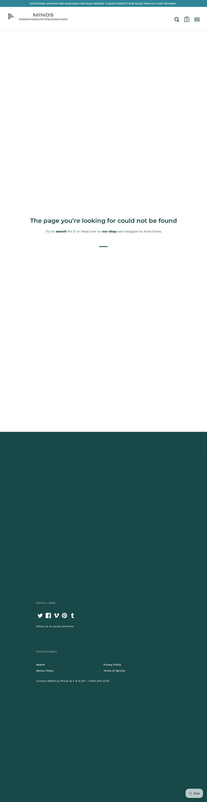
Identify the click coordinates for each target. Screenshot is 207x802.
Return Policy (45, 670)
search (61, 231)
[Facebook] (48, 615)
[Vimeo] (56, 615)
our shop (109, 231)
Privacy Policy (112, 664)
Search (40, 664)
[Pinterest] (64, 615)
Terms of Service (114, 670)
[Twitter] (40, 615)
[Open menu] (197, 19)
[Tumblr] (72, 615)
